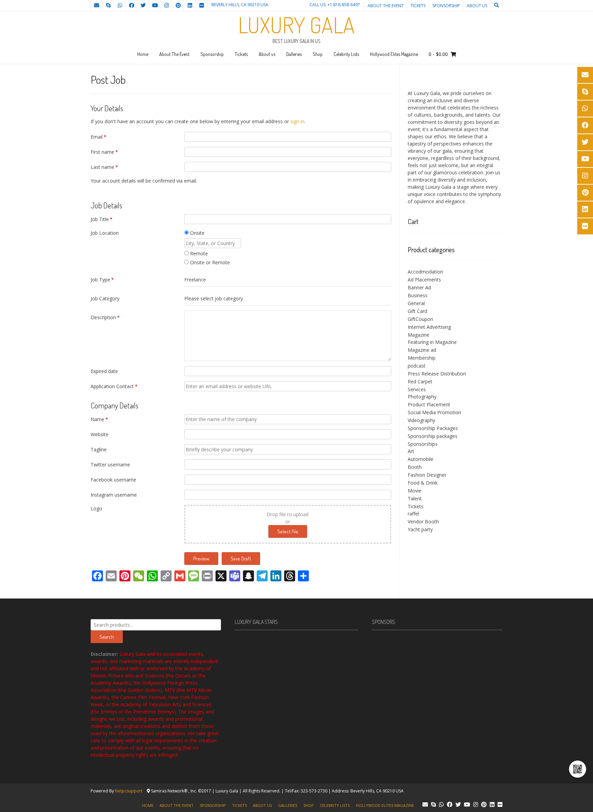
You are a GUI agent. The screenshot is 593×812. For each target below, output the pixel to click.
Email (98, 137)
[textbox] (287, 298)
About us (477, 6)
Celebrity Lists (346, 54)
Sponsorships (423, 444)
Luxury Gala (296, 25)
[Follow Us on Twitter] (143, 5)
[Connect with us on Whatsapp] (120, 5)
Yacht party (420, 529)
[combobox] (287, 280)
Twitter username (110, 464)
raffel (413, 513)
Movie (414, 490)
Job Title (102, 219)
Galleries (294, 54)
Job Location (105, 233)
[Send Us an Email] (96, 5)
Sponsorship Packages (433, 428)
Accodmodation (425, 271)
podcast (417, 365)
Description (105, 317)
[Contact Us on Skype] (108, 5)
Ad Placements (424, 279)
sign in (297, 121)
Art (411, 451)
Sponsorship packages (432, 436)
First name (104, 152)
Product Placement (429, 404)
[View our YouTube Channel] (155, 5)
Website (99, 434)
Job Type (102, 279)
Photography (422, 396)
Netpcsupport (128, 791)
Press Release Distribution (437, 373)
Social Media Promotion (434, 412)
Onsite (197, 233)
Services (417, 389)
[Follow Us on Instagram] (166, 5)
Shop (318, 54)
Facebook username (113, 479)
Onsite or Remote (209, 262)
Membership (421, 358)
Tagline (99, 449)
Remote (198, 253)
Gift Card (417, 311)
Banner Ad (419, 287)
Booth (415, 467)
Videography (421, 420)
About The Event (386, 6)
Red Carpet (420, 381)
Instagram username (114, 494)
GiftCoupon (420, 319)
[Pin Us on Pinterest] (178, 5)
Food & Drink (423, 482)
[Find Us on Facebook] (131, 5)
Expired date (104, 371)
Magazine (418, 335)
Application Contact (114, 386)
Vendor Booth (423, 521)
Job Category (105, 298)
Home (142, 54)
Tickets (418, 6)
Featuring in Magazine (432, 342)
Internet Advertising (429, 327)
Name (99, 419)
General (416, 303)
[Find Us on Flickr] (201, 5)
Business (418, 295)
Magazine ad (422, 350)
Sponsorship (446, 6)
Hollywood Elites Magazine (394, 54)
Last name (104, 167)
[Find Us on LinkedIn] (190, 5)
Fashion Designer (427, 475)
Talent (415, 498)
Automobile (420, 459)
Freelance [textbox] (195, 279)
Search (107, 637)
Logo (96, 508)
